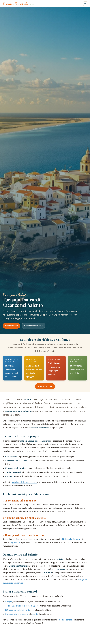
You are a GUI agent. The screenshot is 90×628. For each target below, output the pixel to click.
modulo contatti (66, 619)
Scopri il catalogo (45, 386)
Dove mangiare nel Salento (16, 614)
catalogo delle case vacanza (24, 482)
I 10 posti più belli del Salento (17, 610)
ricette (35, 614)
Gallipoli (8, 601)
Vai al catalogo (11, 325)
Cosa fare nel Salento (33, 326)
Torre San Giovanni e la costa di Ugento (22, 606)
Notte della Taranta (71, 539)
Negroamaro (15, 542)
